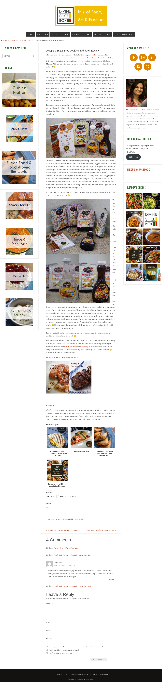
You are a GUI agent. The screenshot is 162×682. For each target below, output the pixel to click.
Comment (50, 603)
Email (49, 630)
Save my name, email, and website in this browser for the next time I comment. (76, 647)
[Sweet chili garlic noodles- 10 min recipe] (134, 219)
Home (5, 40)
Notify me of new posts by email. (60, 653)
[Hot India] (151, 219)
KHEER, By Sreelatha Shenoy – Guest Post (62, 530)
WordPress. (90, 679)
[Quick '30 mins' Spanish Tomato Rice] (151, 255)
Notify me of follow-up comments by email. (64, 650)
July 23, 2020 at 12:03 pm (64, 565)
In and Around (26, 40)
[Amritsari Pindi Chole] (134, 237)
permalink (78, 519)
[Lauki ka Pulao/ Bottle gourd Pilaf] (151, 201)
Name (49, 622)
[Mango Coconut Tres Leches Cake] (151, 273)
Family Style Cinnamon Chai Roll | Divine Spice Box (72, 555)
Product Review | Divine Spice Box (66, 548)
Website (49, 639)
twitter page (84, 346)
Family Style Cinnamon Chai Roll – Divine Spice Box (72, 586)
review (58, 519)
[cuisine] (19, 90)
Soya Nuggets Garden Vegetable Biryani (101, 530)
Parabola (80, 679)
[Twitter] (159, 275)
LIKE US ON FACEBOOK (138, 169)
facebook (73, 346)
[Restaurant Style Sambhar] (151, 237)
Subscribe (133, 157)
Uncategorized (14, 40)
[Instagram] (159, 279)
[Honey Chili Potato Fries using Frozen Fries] (134, 201)
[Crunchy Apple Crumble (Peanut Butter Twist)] (134, 273)
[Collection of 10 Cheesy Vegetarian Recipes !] (134, 255)
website (67, 346)
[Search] (33, 56)
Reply (111, 580)
